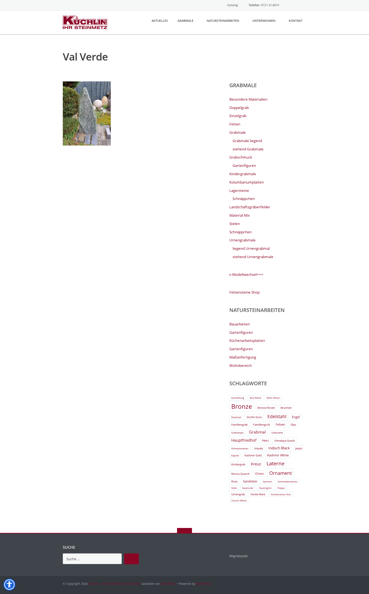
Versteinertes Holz (281, 494)
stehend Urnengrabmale (253, 256)
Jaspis (298, 448)
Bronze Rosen (266, 408)
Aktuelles (160, 21)
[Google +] (304, 5)
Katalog (232, 5)
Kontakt (296, 21)
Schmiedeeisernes (287, 481)
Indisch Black (279, 448)
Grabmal (257, 432)
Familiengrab (239, 424)
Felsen (234, 124)
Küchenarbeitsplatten (247, 340)
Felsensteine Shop (244, 292)
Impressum (238, 556)
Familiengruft (261, 424)
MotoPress (168, 584)
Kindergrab (238, 464)
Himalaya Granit (284, 441)
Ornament (280, 473)
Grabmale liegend (247, 140)
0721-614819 (270, 5)
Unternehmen (263, 21)
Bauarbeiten (239, 324)
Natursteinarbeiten (223, 21)
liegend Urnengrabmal (251, 248)
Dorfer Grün (254, 417)
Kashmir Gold (253, 455)
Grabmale (185, 21)
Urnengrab (238, 494)
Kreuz (256, 463)
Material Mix (239, 215)
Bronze (241, 406)
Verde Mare (257, 494)
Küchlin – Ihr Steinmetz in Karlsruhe (115, 584)
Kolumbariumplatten (246, 182)
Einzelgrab (237, 115)
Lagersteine (239, 190)
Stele (234, 488)
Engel (296, 417)
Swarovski (247, 488)
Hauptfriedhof (243, 440)
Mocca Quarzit (240, 474)
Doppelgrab (239, 107)
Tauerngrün (265, 488)
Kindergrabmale (242, 173)
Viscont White (238, 500)
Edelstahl (276, 416)
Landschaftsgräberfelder (249, 206)
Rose (234, 481)
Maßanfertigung (242, 357)
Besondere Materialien (248, 99)
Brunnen (286, 408)
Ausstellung (237, 397)
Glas (293, 424)
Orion (259, 473)
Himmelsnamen (240, 448)
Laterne (275, 463)
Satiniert (267, 481)
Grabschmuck (240, 157)
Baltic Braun (273, 397)
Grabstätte (277, 432)
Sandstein (250, 481)
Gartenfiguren (244, 165)
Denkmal (236, 417)
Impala (258, 448)
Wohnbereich (240, 365)
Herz (265, 440)
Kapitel (235, 455)
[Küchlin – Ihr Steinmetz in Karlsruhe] (86, 21)
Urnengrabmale (242, 240)
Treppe (281, 488)
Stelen (234, 223)
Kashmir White (278, 455)
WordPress (203, 584)
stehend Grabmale (248, 149)
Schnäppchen (244, 198)
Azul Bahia (255, 397)
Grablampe (237, 432)
